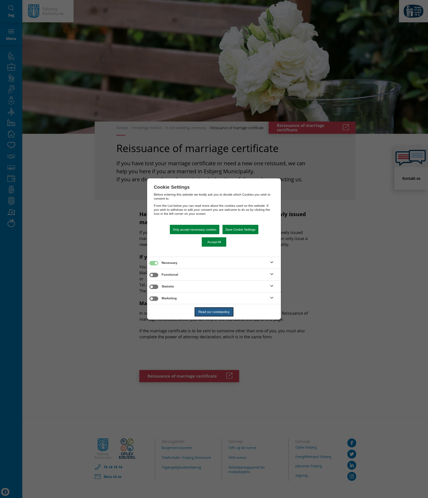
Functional (170, 274)
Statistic (168, 286)
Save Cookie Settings (240, 229)
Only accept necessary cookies (194, 229)
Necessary (169, 262)
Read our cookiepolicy (214, 312)
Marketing (169, 298)
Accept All (214, 242)
